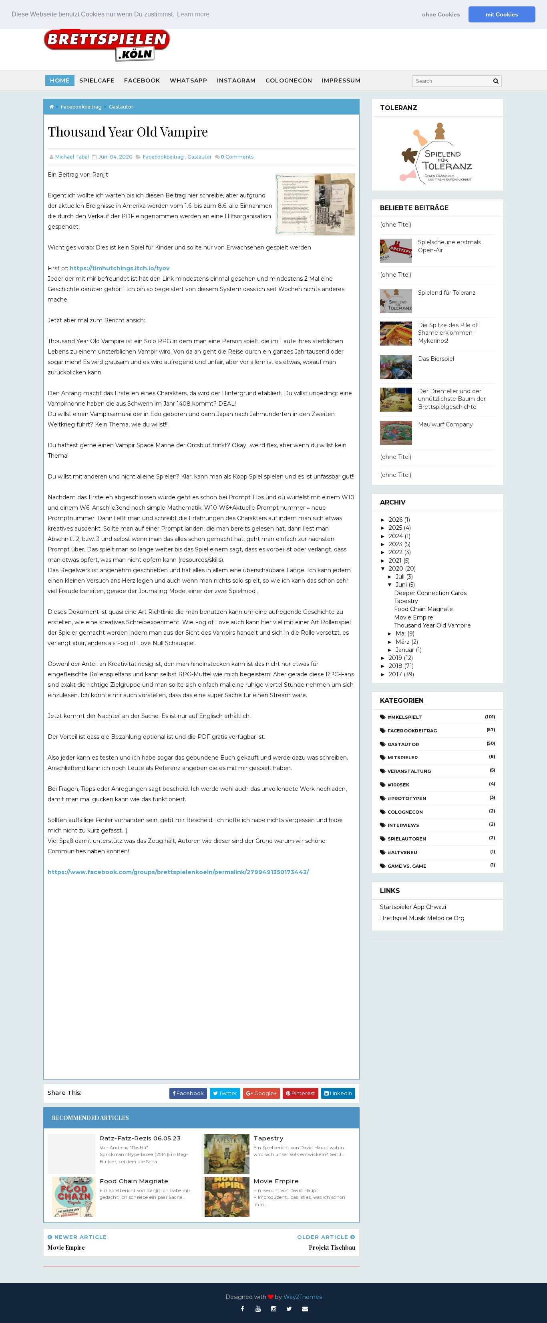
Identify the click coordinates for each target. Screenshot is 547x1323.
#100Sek (398, 785)
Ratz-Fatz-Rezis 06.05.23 (140, 1138)
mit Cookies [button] (502, 14)
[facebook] (242, 1309)
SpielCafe (97, 80)
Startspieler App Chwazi (413, 907)
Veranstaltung (409, 771)
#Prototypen (407, 798)
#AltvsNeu (402, 852)
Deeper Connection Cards (430, 593)
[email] (305, 1309)
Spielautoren (407, 839)
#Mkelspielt (405, 717)
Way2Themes (303, 1297)
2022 (395, 552)
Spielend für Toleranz (447, 292)
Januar (405, 649)
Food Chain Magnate (134, 1181)
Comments (237, 157)
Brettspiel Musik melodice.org (422, 918)
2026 (395, 519)
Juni (401, 584)
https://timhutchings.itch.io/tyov (119, 268)
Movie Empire (276, 1181)
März (403, 641)
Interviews (403, 825)
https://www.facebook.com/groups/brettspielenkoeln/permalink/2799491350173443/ (178, 872)
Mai (401, 633)
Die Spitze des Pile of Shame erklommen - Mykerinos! (448, 333)
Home (60, 80)
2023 (395, 544)
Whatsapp (188, 80)
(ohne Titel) (395, 224)
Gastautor (121, 107)
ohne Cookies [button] (441, 14)
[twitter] (289, 1309)
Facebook (142, 80)
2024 (396, 536)
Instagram (236, 80)
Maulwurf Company (445, 424)
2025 (395, 527)
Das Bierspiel (436, 358)
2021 (395, 560)
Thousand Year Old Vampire (432, 625)
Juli (400, 576)
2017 (395, 674)
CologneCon (288, 80)
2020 (396, 568)
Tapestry (268, 1138)
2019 (395, 658)
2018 (395, 666)
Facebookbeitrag (81, 107)
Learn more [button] (193, 14)
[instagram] (273, 1309)
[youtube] (258, 1309)
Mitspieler (403, 757)
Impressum (341, 80)
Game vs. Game (407, 866)
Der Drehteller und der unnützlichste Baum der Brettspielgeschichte (452, 399)
